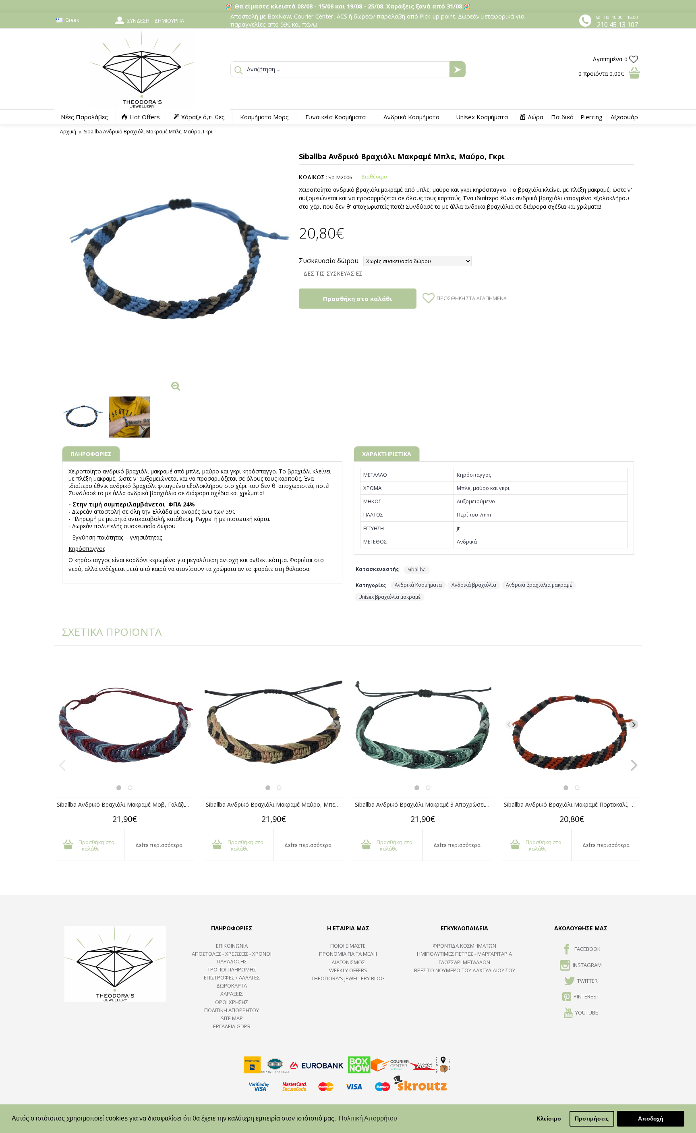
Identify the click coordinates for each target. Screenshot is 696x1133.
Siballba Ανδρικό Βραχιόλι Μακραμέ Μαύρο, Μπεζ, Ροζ (275, 804)
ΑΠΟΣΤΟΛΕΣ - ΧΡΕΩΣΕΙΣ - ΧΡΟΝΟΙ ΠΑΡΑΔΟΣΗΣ (231, 957)
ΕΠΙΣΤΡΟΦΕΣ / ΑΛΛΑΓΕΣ (232, 977)
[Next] (186, 724)
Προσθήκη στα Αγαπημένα (472, 298)
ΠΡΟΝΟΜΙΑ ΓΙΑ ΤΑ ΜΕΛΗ (348, 953)
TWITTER (587, 980)
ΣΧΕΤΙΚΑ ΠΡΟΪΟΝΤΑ (106, 632)
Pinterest (586, 996)
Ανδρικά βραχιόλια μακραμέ (539, 584)
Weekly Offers (348, 970)
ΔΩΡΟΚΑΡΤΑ (231, 985)
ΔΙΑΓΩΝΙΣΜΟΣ (348, 962)
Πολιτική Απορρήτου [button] (368, 1118)
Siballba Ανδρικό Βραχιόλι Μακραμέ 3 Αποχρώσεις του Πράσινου (424, 804)
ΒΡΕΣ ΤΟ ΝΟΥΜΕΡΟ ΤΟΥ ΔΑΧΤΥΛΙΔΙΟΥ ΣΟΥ (464, 970)
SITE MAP (232, 1018)
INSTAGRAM (587, 965)
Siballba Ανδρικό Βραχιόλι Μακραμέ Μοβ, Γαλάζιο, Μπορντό (126, 804)
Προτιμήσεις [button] (592, 1118)
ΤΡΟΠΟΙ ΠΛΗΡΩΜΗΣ (231, 969)
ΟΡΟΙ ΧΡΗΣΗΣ (231, 1002)
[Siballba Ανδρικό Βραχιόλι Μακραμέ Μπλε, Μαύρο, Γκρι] (176, 262)
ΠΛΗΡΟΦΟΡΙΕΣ (91, 454)
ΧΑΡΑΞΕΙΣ (231, 993)
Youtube (586, 1012)
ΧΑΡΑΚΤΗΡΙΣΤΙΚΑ (386, 454)
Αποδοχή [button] (650, 1118)
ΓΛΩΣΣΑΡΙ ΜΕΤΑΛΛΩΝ (464, 962)
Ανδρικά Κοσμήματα (418, 584)
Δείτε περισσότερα (158, 845)
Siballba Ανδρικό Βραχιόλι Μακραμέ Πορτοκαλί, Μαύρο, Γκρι (573, 804)
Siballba (417, 569)
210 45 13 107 (617, 24)
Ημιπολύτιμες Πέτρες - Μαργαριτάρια (464, 953)
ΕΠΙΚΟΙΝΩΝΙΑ (232, 945)
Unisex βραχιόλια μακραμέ (389, 596)
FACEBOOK (587, 948)
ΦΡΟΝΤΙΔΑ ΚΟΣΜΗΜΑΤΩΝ (464, 945)
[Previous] (62, 724)
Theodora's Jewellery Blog (348, 978)
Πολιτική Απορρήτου (231, 1010)
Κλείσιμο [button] (548, 1118)
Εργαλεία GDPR (232, 1026)
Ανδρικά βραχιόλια (474, 584)
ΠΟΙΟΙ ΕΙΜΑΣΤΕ (348, 945)
